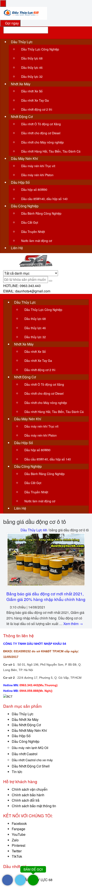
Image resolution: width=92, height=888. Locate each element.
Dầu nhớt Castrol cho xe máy (32, 760)
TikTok (17, 856)
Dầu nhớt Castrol (24, 753)
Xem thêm (73, 623)
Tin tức (17, 771)
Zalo (15, 840)
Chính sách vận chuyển (29, 789)
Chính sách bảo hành (28, 794)
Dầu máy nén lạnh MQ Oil (30, 747)
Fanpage (18, 828)
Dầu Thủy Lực (22, 713)
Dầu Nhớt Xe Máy (25, 719)
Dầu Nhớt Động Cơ (26, 724)
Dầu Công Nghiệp (25, 741)
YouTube (18, 834)
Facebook (19, 823)
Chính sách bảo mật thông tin (34, 805)
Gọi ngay (11, 23)
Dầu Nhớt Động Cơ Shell (31, 766)
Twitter (17, 850)
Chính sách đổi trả (25, 800)
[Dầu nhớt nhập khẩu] (23, 12)
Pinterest (18, 845)
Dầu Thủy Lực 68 (34, 529)
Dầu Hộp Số (21, 735)
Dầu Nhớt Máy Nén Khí (29, 730)
